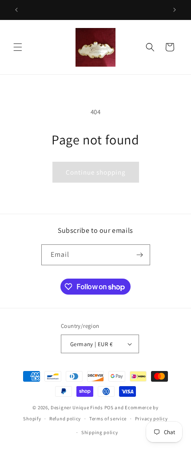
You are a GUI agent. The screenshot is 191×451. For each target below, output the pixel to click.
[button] (18, 47)
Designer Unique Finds (77, 407)
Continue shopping (96, 172)
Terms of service (108, 418)
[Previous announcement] (16, 10)
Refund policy (65, 418)
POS (109, 407)
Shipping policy (99, 432)
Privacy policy (151, 418)
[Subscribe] (140, 254)
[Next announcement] (174, 10)
